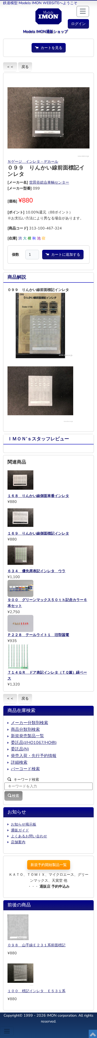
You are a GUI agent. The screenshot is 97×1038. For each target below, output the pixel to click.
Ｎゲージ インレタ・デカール (33, 161)
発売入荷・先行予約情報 (33, 756)
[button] (78, 24)
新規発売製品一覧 (27, 736)
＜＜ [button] (10, 66)
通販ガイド (20, 830)
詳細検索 (19, 762)
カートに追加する (64, 254)
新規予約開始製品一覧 (49, 864)
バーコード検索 (25, 769)
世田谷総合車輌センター (49, 182)
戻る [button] (25, 66)
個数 (15, 254)
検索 (15, 795)
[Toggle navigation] (7, 1031)
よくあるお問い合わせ (29, 836)
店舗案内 (18, 842)
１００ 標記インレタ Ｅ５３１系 (36, 990)
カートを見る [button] (50, 47)
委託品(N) (20, 749)
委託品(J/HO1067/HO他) (34, 742)
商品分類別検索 (25, 729)
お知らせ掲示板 (23, 824)
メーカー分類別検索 (29, 723)
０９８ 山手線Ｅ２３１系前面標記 (36, 945)
